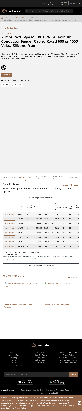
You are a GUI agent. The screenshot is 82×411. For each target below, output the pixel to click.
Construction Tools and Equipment (59, 390)
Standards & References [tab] (41, 177)
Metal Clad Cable (34, 18)
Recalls (41, 363)
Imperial (65, 185)
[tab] (69, 277)
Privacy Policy (20, 408)
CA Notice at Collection (68, 357)
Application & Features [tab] (56, 177)
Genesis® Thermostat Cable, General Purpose (19, 305)
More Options (9, 214)
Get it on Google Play (57, 382)
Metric (76, 185)
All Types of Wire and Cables (48, 393)
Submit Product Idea (13, 365)
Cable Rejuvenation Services (32, 390)
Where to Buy (13, 355)
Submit (73, 374)
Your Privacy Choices (68, 360)
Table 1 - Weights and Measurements (41, 198)
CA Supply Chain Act (68, 363)
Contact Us (6, 75)
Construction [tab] (9, 178)
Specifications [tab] (25, 177)
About (13, 363)
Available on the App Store (25, 382)
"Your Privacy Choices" (53, 403)
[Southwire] (11, 11)
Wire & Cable (20, 18)
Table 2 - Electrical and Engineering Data (41, 265)
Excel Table (18, 85)
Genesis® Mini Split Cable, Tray (56, 304)
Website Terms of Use (68, 352)
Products (9, 18)
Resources (14, 360)
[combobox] (49, 11)
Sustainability (41, 352)
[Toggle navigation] (78, 11)
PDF (6, 85)
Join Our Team (41, 355)
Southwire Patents (41, 360)
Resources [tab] (73, 178)
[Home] (2, 18)
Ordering (13, 357)
